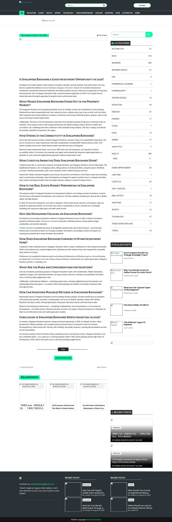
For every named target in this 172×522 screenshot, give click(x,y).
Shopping (109, 13)
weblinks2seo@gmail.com (42, 484)
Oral (131, 158)
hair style (132, 147)
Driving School (132, 98)
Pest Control (132, 189)
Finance (132, 119)
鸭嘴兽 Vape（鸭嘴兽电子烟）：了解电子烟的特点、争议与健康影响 (32, 407)
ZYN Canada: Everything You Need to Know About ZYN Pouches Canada (63, 407)
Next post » (102, 367)
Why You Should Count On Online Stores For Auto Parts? (138, 271)
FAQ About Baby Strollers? (136, 305)
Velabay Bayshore (26, 228)
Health (49, 13)
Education (31, 13)
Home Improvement (84, 13)
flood (132, 126)
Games (41, 13)
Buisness (132, 63)
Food (118, 13)
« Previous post (26, 367)
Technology (68, 13)
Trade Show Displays (132, 224)
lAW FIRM (132, 175)
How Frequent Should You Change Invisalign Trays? (136, 254)
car (132, 77)
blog (132, 56)
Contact (142, 5)
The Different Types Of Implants (134, 323)
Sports (58, 13)
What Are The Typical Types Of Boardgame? (137, 288)
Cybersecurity (132, 91)
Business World (132, 70)
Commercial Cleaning (132, 84)
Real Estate (132, 196)
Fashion (99, 13)
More (137, 13)
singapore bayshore (63, 358)
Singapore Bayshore (65, 88)
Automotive (127, 13)
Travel (132, 230)
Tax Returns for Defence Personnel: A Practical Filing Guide (93, 407)
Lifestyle (132, 182)
